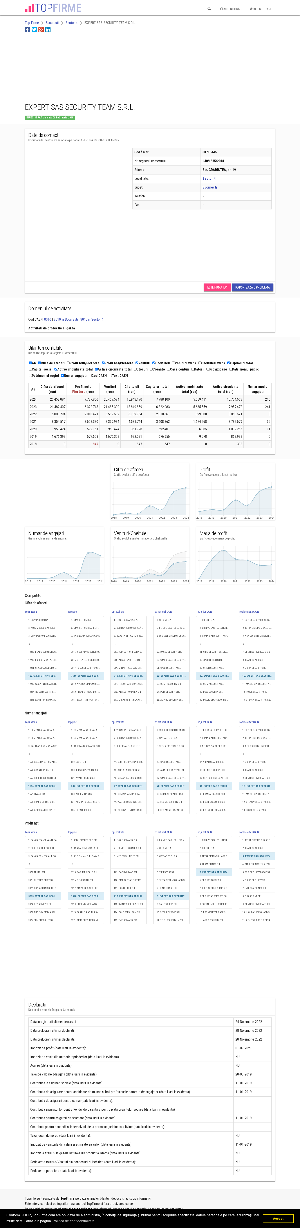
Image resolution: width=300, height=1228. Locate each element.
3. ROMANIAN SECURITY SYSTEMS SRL (216, 635)
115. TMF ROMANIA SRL (126, 920)
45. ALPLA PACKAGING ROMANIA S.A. (130, 770)
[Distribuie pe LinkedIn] (48, 29)
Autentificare (233, 9)
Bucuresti (209, 187)
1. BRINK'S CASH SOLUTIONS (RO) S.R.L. (173, 840)
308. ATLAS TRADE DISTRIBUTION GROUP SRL (130, 660)
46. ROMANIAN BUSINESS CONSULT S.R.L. (130, 778)
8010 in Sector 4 (91, 319)
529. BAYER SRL (78, 762)
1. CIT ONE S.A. (164, 620)
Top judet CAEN (204, 611)
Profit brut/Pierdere (84, 363)
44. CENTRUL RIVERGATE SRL (128, 762)
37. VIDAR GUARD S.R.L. (212, 762)
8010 (47, 319)
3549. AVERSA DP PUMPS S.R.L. (87, 684)
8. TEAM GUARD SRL (252, 660)
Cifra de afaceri (53, 363)
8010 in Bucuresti (66, 319)
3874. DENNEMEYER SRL (40, 904)
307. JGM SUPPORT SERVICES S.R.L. (130, 651)
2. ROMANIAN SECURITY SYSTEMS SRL (216, 738)
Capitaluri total (241, 363)
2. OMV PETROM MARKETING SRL (87, 628)
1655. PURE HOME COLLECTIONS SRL (44, 778)
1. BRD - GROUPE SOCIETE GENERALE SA (87, 840)
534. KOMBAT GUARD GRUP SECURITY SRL (87, 802)
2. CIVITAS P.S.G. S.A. (167, 738)
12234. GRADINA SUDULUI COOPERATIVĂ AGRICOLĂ (44, 668)
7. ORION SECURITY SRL (254, 762)
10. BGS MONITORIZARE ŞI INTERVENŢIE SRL (216, 912)
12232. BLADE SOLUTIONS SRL (43, 651)
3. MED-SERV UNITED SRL (126, 856)
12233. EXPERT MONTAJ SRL (42, 660)
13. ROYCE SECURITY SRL (254, 810)
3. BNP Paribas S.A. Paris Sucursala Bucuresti (87, 856)
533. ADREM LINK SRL (82, 794)
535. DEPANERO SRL (81, 810)
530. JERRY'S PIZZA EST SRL (85, 770)
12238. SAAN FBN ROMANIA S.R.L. (44, 699)
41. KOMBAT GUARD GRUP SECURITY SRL (216, 794)
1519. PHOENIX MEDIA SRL (84, 904)
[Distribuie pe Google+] (41, 29)
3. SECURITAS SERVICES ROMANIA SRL (173, 746)
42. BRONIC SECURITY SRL (212, 802)
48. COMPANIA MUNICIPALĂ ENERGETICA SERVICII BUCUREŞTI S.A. (130, 794)
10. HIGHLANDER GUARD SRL (257, 912)
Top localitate (117, 611)
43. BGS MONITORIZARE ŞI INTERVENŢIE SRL (216, 810)
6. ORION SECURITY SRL (254, 880)
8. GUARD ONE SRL (252, 896)
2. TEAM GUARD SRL (252, 848)
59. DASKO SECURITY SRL (169, 651)
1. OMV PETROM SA (38, 620)
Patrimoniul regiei (45, 376)
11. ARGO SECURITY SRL (211, 920)
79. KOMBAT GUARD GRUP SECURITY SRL (173, 794)
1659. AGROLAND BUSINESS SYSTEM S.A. (44, 810)
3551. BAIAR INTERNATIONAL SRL (87, 699)
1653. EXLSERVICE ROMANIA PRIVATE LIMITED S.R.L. (44, 762)
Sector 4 (208, 178)
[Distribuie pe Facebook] (27, 29)
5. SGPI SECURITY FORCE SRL (256, 872)
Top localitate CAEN (249, 611)
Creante (159, 369)
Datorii (199, 369)
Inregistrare (262, 9)
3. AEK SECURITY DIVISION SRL (257, 635)
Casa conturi (179, 369)
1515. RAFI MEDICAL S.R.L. (84, 872)
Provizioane (218, 369)
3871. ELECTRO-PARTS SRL (41, 880)
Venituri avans (185, 363)
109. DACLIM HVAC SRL (125, 872)
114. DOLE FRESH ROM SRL (127, 912)
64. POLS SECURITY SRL (168, 691)
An (34, 363)
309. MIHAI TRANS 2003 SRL (127, 668)
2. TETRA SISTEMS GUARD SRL (257, 628)
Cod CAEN (99, 376)
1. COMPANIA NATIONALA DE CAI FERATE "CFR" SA (44, 730)
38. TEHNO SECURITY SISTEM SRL (216, 770)
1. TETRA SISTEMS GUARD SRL (257, 840)
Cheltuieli (162, 363)
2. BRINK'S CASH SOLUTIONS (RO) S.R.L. (173, 628)
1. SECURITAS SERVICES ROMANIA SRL (216, 730)
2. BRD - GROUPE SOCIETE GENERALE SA (44, 848)
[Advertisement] (105, 66)
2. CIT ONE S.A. (164, 848)
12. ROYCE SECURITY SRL (254, 691)
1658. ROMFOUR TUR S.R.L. (41, 802)
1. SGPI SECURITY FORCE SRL (256, 620)
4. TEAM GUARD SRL (210, 864)
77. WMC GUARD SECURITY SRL (172, 778)
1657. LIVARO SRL (37, 794)
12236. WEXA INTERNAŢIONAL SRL (44, 684)
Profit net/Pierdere (119, 363)
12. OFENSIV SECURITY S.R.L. (256, 802)
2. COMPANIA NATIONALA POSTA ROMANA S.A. (44, 738)
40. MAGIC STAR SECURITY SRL (215, 699)
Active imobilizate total (75, 369)
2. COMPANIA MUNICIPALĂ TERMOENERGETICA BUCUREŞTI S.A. (130, 628)
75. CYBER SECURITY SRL (169, 762)
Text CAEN (120, 376)
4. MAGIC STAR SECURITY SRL (257, 864)
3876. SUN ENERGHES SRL (41, 920)
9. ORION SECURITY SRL (254, 668)
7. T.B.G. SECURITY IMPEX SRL (214, 888)
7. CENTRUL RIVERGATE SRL (256, 651)
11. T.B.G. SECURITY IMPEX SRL (172, 920)
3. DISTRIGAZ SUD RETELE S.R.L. (130, 746)
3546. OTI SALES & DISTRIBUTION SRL (87, 660)
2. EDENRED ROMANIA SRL (127, 848)
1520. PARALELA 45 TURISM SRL (87, 912)
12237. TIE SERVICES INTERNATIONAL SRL (44, 691)
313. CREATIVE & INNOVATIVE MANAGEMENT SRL (130, 699)
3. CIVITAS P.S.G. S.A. (167, 856)
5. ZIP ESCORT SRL (166, 872)
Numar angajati (75, 376)
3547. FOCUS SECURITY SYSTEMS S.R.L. (87, 668)
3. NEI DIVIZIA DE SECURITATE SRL (216, 746)
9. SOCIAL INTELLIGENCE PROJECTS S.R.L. (216, 904)
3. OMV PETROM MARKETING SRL (44, 635)
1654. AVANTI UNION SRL (40, 770)
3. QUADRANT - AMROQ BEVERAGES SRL (130, 635)
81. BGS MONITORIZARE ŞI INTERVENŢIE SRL (173, 810)
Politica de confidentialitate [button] (73, 1221)
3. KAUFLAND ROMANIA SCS (85, 635)
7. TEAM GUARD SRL (167, 888)
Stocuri (142, 369)
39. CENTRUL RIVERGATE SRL (214, 778)
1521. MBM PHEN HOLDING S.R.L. (87, 920)
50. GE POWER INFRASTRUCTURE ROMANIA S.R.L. (130, 810)
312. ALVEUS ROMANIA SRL (127, 691)
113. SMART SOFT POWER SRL (128, 904)
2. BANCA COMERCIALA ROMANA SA (87, 848)
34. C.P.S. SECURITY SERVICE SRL (216, 651)
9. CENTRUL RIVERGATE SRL (256, 778)
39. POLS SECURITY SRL (211, 691)
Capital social (42, 369)
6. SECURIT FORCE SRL (211, 880)
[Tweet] (34, 29)
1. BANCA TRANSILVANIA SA (42, 840)
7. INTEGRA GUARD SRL (254, 888)
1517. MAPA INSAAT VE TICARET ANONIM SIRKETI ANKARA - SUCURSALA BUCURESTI (87, 888)
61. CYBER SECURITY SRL (169, 668)
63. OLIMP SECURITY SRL (169, 684)
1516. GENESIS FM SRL (82, 880)
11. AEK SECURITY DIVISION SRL (258, 920)
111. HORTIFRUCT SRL (124, 888)
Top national (31, 611)
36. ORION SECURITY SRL (212, 668)
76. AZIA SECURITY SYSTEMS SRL (173, 770)
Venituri (144, 363)
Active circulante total (115, 369)
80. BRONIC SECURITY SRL (169, 802)
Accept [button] (278, 1218)
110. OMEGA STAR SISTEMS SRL (129, 880)
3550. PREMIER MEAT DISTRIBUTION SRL (87, 691)
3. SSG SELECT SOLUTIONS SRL (172, 635)
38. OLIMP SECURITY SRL (212, 684)
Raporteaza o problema (252, 287)
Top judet (72, 611)
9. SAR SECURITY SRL (167, 904)
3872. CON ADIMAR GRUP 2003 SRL (44, 888)
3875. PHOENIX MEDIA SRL (41, 912)
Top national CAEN (162, 611)
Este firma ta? (217, 287)
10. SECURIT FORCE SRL (168, 912)
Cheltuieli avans (213, 363)
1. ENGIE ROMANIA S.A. (126, 620)
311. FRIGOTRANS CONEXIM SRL (130, 684)
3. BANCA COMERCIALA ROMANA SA (44, 856)
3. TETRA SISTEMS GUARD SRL (215, 856)
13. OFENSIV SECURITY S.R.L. (256, 699)
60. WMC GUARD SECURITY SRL (172, 660)
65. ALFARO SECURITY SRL (170, 699)
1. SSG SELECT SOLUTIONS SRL (172, 730)
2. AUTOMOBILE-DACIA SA (41, 628)
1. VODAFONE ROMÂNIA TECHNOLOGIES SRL (130, 730)
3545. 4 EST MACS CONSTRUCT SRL (87, 651)
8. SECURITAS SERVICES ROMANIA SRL (216, 896)
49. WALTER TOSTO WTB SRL (127, 802)
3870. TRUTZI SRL (36, 872)
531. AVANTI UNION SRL (83, 778)
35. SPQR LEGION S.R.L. (211, 660)
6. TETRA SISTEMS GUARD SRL (172, 880)
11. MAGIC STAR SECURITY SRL (257, 684)
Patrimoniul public (245, 369)
